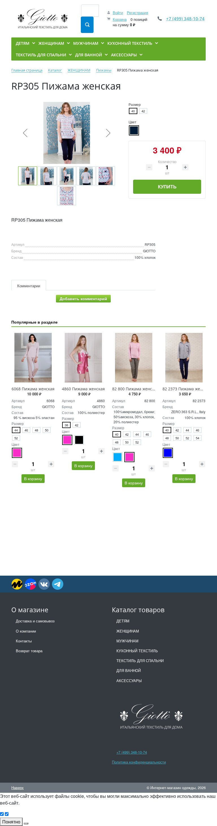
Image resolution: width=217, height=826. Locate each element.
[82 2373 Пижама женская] (183, 357)
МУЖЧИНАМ (127, 641)
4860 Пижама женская (83, 388)
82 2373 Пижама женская (186, 388)
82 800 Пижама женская (135, 388)
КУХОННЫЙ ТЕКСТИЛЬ (137, 650)
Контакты (24, 641)
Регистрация (137, 12)
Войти (118, 12)
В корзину (33, 478)
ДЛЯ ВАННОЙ (128, 670)
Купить (167, 186)
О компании (26, 631)
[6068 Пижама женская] (33, 357)
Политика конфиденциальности (139, 762)
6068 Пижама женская (33, 388)
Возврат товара (29, 650)
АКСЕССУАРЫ (129, 680)
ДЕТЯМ (122, 621)
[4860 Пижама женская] (83, 357)
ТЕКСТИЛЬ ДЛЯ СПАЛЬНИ (140, 660)
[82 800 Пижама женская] (133, 357)
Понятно (11, 821)
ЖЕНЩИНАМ (127, 631)
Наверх (17, 787)
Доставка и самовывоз (35, 621)
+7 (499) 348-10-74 (185, 18)
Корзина (120, 19)
